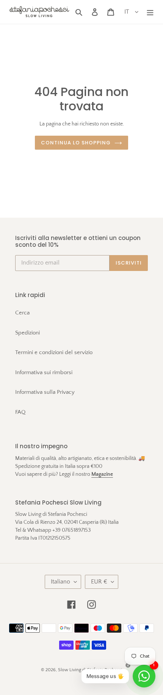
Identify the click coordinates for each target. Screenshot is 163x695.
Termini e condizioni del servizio (53, 352)
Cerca (22, 313)
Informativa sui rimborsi (43, 372)
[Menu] (150, 12)
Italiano (60, 581)
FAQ (20, 412)
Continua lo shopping (76, 142)
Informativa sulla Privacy (45, 392)
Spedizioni (27, 333)
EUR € (99, 581)
